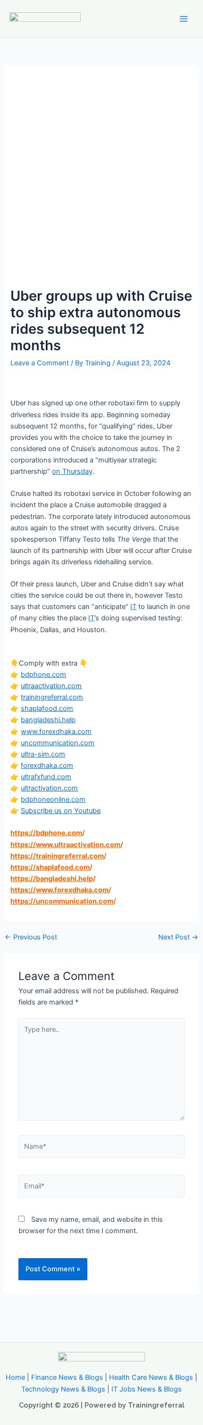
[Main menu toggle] (184, 19)
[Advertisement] (101, 181)
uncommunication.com (57, 743)
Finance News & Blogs (67, 1377)
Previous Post (31, 937)
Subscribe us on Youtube (61, 811)
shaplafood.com (47, 708)
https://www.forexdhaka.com (59, 890)
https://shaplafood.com (50, 867)
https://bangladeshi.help (51, 878)
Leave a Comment (39, 363)
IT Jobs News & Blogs (146, 1389)
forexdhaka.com (47, 765)
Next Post (178, 937)
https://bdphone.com (46, 833)
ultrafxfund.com (46, 777)
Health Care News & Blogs (151, 1377)
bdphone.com (43, 674)
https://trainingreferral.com (57, 856)
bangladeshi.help (48, 720)
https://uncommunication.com (61, 901)
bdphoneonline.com (53, 799)
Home (15, 1377)
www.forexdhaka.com (56, 731)
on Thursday (72, 471)
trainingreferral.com (52, 697)
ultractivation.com (49, 788)
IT (133, 606)
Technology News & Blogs (63, 1389)
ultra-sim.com (43, 754)
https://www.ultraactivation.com (65, 844)
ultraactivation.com (51, 686)
